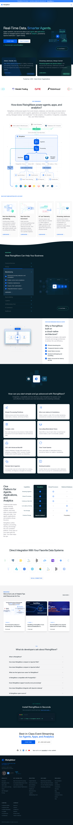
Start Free (10, 41)
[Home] (5, 5)
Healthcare (31, 788)
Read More (65, 595)
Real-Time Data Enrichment (47, 782)
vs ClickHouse (5, 813)
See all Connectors (36, 578)
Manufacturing (32, 790)
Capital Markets (32, 780)
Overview (4, 780)
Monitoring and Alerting (46, 780)
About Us (15, 805)
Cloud (3, 788)
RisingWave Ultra (5, 782)
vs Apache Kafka (5, 805)
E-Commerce (32, 786)
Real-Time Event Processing (19, 780)
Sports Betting (32, 784)
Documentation (58, 780)
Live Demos (57, 784)
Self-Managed (5, 790)
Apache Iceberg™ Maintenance (20, 786)
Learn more (6, 234)
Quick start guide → (45, 710)
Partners (15, 811)
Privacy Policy (16, 813)
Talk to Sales (24, 41)
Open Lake (4, 784)
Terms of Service (17, 815)
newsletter (44, 750)
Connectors (57, 786)
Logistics (31, 792)
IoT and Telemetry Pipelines (47, 784)
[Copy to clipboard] (52, 718)
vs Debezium (4, 815)
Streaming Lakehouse (45, 786)
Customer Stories (59, 794)
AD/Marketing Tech (33, 794)
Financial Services (33, 782)
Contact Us (15, 809)
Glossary (57, 788)
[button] (58, 36)
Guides (56, 782)
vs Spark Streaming (6, 809)
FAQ (56, 798)
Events (56, 796)
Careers (15, 807)
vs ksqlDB (4, 811)
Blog (56, 790)
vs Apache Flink (5, 807)
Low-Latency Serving (6, 786)
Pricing (3, 792)
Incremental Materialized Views (20, 782)
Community (57, 792)
